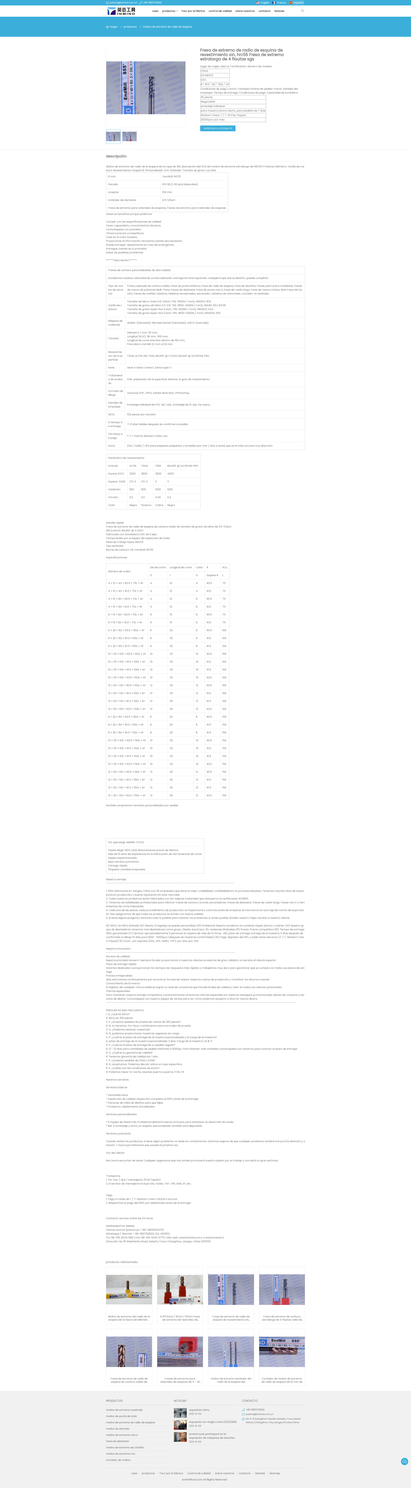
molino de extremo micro (122, 1435)
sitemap (275, 1473)
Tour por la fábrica (193, 11)
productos (168, 11)
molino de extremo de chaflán (125, 1447)
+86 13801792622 (152, 2)
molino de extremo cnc (120, 1454)
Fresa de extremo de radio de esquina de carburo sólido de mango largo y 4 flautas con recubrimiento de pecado (129, 1380)
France (281, 2)
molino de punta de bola (121, 1416)
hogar (114, 27)
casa (155, 11)
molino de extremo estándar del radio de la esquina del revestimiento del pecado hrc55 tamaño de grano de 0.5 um (231, 1380)
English (265, 2)
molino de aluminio (117, 1429)
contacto (265, 11)
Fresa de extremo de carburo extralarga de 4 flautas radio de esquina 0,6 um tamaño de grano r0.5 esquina (282, 1318)
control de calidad (220, 11)
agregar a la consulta (218, 128)
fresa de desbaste (117, 1441)
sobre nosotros (245, 11)
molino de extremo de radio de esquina (167, 27)
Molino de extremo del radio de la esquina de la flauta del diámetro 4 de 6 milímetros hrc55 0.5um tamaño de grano (129, 1318)
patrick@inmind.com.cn (123, 2)
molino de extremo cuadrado (124, 1410)
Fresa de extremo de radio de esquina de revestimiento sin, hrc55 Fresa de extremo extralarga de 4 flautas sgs (231, 1318)
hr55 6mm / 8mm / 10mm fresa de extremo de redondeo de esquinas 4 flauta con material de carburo (180, 1318)
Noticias (279, 11)
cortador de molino (118, 1460)
